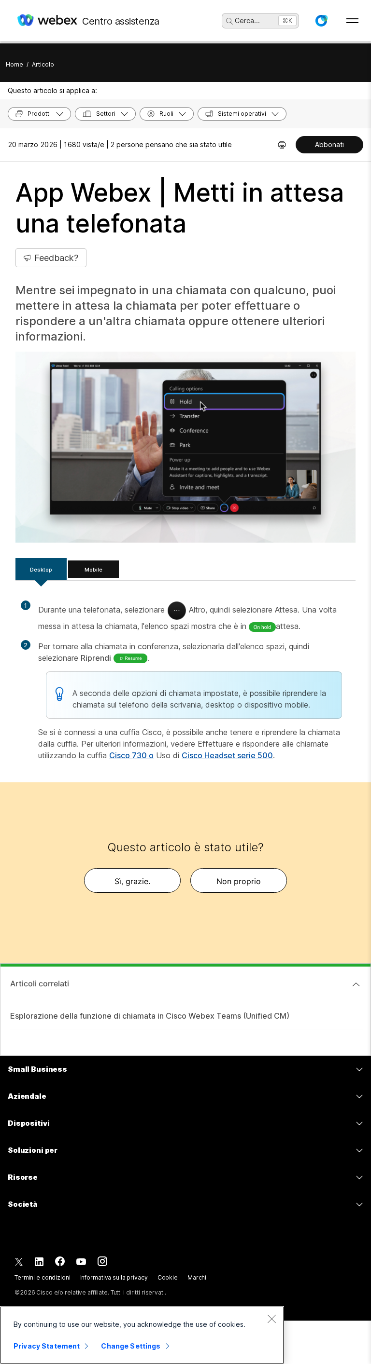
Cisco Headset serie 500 (227, 755)
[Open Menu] (352, 20)
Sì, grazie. (132, 881)
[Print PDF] (282, 144)
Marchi (196, 1277)
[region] (142, 1335)
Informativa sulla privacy (114, 1277)
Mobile (93, 569)
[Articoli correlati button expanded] (356, 984)
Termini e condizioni (42, 1277)
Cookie (167, 1277)
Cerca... (247, 20)
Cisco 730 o (131, 755)
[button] (321, 20)
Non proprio (238, 881)
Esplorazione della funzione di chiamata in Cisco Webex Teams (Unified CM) (149, 1016)
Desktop (41, 569)
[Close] (271, 1318)
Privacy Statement (47, 1346)
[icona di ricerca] (229, 21)
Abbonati (329, 144)
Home (14, 64)
